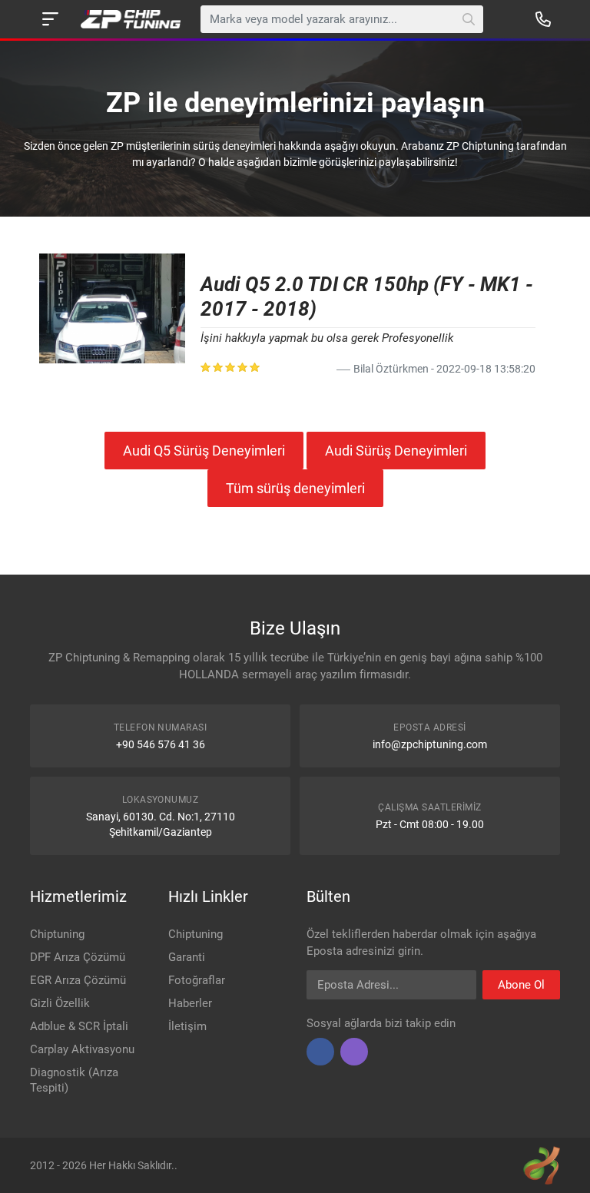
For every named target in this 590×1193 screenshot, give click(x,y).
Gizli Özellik (60, 1003)
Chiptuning (57, 934)
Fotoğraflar (196, 980)
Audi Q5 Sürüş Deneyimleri (204, 450)
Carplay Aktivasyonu (82, 1049)
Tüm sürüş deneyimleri (295, 488)
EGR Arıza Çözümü (78, 980)
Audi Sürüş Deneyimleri (396, 450)
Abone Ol (521, 985)
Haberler (190, 1003)
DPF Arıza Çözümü (77, 957)
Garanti (186, 957)
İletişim (187, 1026)
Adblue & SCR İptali (79, 1026)
